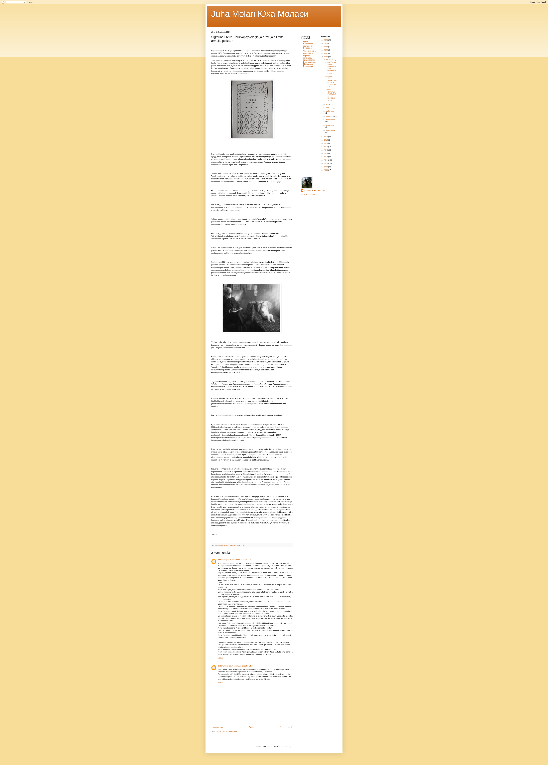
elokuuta (329, 108)
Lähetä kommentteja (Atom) (226, 731)
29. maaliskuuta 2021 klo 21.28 (241, 666)
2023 (326, 47)
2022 (326, 50)
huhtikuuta (330, 116)
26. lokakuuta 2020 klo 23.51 (240, 560)
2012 (326, 157)
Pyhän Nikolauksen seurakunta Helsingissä (308, 45)
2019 (326, 137)
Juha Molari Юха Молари (314, 191)
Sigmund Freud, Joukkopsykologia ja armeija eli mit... (331, 81)
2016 (326, 143)
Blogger (289, 747)
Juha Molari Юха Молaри (260, 14)
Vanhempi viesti (286, 727)
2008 (326, 170)
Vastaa (220, 658)
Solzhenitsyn (223, 560)
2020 (326, 57)
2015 (326, 147)
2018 (326, 140)
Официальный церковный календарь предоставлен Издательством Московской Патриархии (309, 60)
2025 (326, 43)
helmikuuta (330, 125)
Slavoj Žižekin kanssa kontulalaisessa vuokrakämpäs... (330, 68)
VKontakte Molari (310, 51)
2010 (326, 163)
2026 (326, 40)
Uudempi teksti (217, 727)
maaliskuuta (330, 120)
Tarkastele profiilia (308, 194)
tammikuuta (330, 130)
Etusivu (251, 727)
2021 (326, 54)
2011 (326, 160)
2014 (326, 150)
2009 (326, 167)
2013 (326, 153)
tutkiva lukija (223, 666)
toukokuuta (330, 111)
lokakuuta (330, 60)
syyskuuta (330, 104)
